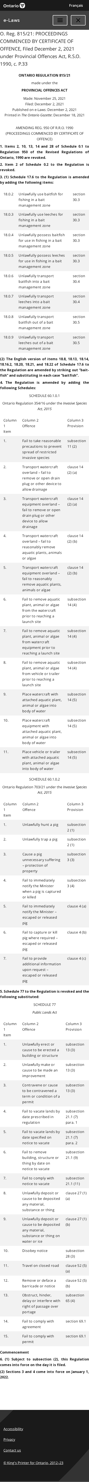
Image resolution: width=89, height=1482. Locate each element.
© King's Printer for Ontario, (33, 1462)
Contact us (12, 1450)
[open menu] (60, 20)
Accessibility (13, 1429)
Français (76, 5)
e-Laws (11, 20)
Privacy (9, 1439)
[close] (78, 20)
